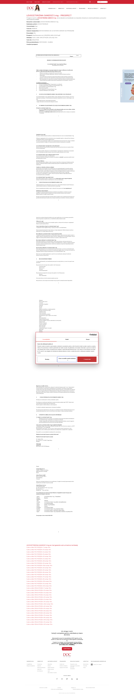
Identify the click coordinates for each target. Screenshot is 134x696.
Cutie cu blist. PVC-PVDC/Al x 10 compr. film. (39, 549)
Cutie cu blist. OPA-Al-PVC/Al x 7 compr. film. (39, 588)
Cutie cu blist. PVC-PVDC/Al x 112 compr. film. (39, 583)
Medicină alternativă (41, 667)
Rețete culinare (51, 669)
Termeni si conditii (43, 687)
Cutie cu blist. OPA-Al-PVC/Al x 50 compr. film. (39, 608)
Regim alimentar (51, 667)
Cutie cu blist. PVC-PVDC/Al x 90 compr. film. (39, 579)
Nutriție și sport (71, 8)
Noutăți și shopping (63, 665)
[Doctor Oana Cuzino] (34, 8)
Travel (84, 667)
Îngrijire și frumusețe (64, 667)
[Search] (107, 2)
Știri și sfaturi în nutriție (52, 672)
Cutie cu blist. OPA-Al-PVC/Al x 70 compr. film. (39, 615)
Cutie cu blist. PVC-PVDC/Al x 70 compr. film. (39, 576)
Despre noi (73, 687)
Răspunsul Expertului (31, 665)
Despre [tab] (88, 339)
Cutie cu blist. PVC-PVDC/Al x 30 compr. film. (39, 563)
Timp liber (85, 665)
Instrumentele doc (72, 1)
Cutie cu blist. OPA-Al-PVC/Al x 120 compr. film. (39, 624)
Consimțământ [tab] (46, 339)
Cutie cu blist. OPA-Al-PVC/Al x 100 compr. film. (40, 619)
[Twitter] (67, 679)
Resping (47, 359)
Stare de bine (85, 664)
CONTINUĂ (67, 648)
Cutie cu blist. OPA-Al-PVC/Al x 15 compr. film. (39, 595)
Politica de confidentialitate (57, 689)
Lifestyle (103, 8)
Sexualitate (72, 668)
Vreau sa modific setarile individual (67, 358)
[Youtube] (77, 679)
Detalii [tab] (67, 339)
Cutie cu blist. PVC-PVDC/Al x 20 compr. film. (39, 556)
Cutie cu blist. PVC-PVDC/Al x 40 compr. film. (39, 567)
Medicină (39, 665)
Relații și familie (93, 8)
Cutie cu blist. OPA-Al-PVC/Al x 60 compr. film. (39, 613)
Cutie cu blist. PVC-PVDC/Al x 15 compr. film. (39, 554)
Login (93, 2)
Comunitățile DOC (58, 1)
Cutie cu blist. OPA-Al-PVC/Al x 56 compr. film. (39, 610)
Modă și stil (62, 664)
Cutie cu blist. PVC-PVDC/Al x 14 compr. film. (39, 552)
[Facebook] (56, 679)
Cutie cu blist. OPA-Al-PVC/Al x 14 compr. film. (39, 592)
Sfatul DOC (39, 669)
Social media (67, 675)
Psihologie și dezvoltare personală (75, 666)
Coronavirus (39, 664)
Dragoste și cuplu (73, 664)
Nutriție (49, 665)
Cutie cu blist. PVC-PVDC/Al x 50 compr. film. (39, 570)
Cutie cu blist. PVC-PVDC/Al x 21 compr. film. (39, 558)
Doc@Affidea (29, 664)
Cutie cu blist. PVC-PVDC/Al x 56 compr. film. (39, 572)
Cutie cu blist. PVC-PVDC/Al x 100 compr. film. (39, 581)
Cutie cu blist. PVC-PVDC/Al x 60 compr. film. (39, 574)
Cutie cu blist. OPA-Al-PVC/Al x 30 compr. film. (39, 601)
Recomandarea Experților (98, 661)
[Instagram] (62, 679)
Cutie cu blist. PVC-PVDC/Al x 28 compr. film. (39, 561)
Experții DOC (52, 8)
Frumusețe (82, 8)
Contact (59, 687)
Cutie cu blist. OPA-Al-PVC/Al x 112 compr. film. (39, 622)
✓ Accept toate (87, 359)
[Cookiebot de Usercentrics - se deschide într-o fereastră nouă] (90, 335)
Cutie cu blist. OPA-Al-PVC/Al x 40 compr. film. (39, 606)
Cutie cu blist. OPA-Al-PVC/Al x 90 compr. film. (39, 617)
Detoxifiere (50, 664)
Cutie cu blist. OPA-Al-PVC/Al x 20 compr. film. (39, 597)
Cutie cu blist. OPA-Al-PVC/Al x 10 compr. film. (39, 590)
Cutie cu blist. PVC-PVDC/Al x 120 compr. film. (39, 586)
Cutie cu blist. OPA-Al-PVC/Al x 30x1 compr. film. (40, 604)
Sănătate (61, 8)
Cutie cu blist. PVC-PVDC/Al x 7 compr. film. (39, 547)
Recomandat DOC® (90, 687)
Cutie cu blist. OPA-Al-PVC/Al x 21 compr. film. (39, 599)
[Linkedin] (72, 679)
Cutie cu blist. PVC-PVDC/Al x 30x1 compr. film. (39, 565)
